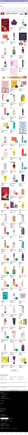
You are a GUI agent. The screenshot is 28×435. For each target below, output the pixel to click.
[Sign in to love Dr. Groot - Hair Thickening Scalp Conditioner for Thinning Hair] (17, 356)
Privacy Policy (2, 428)
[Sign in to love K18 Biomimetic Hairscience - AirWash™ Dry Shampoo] (17, 292)
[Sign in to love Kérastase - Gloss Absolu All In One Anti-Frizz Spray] (26, 279)
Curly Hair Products (14, 386)
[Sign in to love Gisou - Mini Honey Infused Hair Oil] (8, 201)
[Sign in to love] (8, 33)
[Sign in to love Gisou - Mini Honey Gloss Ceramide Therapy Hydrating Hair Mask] (8, 121)
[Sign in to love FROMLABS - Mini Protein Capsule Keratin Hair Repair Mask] (8, 174)
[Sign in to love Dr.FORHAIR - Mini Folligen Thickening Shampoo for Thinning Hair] (8, 305)
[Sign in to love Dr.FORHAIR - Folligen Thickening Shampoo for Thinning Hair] (8, 214)
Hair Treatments (18, 386)
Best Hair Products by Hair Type (8, 386)
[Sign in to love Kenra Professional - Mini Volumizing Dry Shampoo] (26, 214)
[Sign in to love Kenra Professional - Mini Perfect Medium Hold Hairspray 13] (26, 305)
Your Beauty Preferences (13, 11)
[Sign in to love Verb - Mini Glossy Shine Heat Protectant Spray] (17, 227)
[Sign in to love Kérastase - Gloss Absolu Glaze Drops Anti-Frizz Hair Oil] (8, 148)
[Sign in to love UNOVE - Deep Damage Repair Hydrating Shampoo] (26, 343)
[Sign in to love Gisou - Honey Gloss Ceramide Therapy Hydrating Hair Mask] (26, 356)
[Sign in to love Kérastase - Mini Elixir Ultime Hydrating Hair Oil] (17, 279)
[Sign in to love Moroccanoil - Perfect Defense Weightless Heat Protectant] (26, 240)
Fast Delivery (9, 11)
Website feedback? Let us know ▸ (14, 390)
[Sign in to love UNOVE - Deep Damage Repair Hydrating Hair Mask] (26, 174)
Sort (2, 11)
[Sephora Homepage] (3, 3)
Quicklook (14, 25)
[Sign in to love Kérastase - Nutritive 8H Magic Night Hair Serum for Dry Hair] (26, 47)
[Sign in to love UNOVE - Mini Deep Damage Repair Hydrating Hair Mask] (17, 318)
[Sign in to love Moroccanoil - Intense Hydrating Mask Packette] (8, 292)
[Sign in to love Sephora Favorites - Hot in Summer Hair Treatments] (26, 80)
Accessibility (8, 428)
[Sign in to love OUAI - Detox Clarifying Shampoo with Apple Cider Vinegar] (17, 214)
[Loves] (25, 3)
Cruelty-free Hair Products (5, 387)
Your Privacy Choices (14, 428)
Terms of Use (5, 428)
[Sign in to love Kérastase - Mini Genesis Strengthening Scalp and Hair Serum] (8, 135)
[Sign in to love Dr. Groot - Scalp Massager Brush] (17, 19)
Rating (23, 11)
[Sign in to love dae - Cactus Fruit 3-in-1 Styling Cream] (8, 108)
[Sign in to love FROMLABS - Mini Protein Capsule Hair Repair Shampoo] (26, 201)
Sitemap (10, 428)
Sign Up (11, 418)
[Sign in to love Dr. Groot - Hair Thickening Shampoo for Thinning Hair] (26, 253)
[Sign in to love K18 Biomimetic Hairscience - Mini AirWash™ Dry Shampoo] (17, 253)
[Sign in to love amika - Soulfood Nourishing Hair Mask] (17, 135)
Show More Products (14, 370)
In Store (5, 11)
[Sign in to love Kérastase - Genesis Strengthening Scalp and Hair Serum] (8, 47)
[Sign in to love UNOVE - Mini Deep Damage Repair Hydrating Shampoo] (26, 227)
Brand (21, 11)
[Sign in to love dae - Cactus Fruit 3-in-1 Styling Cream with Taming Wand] (8, 94)
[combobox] (15, 3)
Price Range (18, 11)
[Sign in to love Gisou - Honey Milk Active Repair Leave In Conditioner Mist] (17, 343)
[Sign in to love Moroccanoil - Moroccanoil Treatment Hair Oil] (17, 266)
